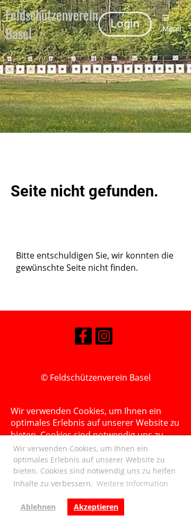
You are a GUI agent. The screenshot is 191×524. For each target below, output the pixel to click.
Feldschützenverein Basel (51, 24)
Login (125, 23)
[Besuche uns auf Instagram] (104, 338)
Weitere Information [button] (132, 483)
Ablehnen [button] (38, 507)
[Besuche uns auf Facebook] (83, 338)
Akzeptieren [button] (96, 507)
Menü (171, 28)
